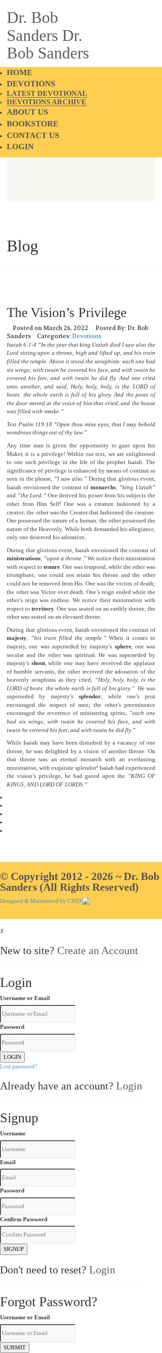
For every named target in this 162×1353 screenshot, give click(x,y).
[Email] (9, 830)
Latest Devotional (47, 93)
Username (13, 1133)
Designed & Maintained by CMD (40, 901)
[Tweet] (9, 805)
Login (20, 146)
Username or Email (25, 998)
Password (12, 1026)
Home (19, 72)
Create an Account (97, 950)
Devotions (31, 83)
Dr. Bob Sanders (32, 27)
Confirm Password (23, 1219)
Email (8, 1162)
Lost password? (18, 1066)
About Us (27, 111)
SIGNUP (14, 1249)
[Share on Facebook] (9, 797)
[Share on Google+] (9, 814)
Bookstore (32, 123)
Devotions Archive (46, 102)
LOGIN (12, 1057)
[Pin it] (9, 822)
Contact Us (33, 135)
